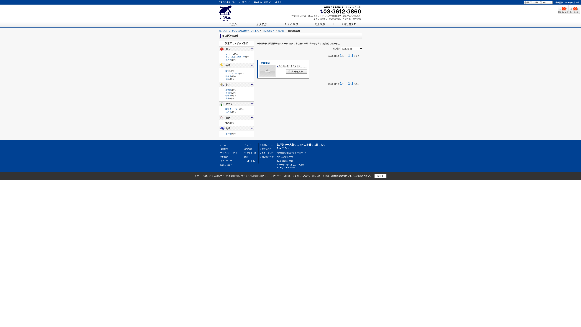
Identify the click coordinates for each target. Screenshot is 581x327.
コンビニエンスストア (235, 57)
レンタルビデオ (232, 73)
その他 (228, 60)
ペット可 (248, 145)
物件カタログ (226, 165)
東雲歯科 (265, 63)
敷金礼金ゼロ (250, 153)
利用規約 (224, 157)
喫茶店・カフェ (232, 109)
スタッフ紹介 (268, 153)
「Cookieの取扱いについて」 (341, 176)
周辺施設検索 (268, 157)
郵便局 (228, 76)
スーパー (229, 54)
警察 (227, 79)
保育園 (228, 93)
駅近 (246, 157)
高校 (227, 98)
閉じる (380, 176)
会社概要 (224, 149)
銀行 (227, 71)
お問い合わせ (268, 145)
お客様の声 (267, 149)
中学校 (228, 95)
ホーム (223, 145)
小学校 (228, 90)
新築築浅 (248, 149)
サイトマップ (226, 161)
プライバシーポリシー (230, 153)
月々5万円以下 (250, 161)
